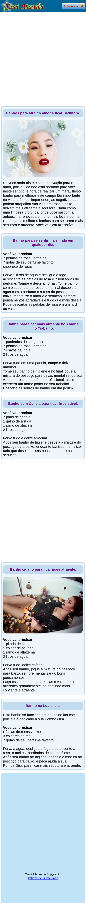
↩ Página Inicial (73, 5)
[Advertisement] (43, 55)
